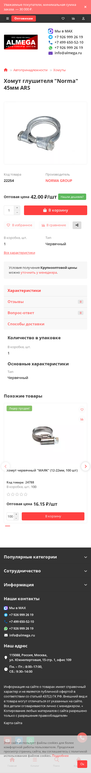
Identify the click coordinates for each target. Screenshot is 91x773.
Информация (19, 585)
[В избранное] (82, 409)
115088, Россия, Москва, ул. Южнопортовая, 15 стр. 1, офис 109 (40, 657)
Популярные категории (30, 557)
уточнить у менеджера (39, 272)
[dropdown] (7, 18)
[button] (5, 466)
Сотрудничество (22, 571)
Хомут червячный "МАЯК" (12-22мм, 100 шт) (42, 470)
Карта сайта (13, 723)
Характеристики (24, 290)
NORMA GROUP (59, 180)
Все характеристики (19, 252)
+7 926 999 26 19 (69, 36)
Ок (82, 764)
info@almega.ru (68, 52)
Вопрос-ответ (44, 312)
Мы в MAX (64, 31)
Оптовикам (23, 18)
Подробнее (60, 755)
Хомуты (59, 70)
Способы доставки (26, 324)
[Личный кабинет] (83, 18)
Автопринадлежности (30, 70)
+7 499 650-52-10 (69, 42)
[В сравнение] (82, 419)
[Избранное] (63, 18)
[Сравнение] (73, 18)
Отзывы (44, 301)
